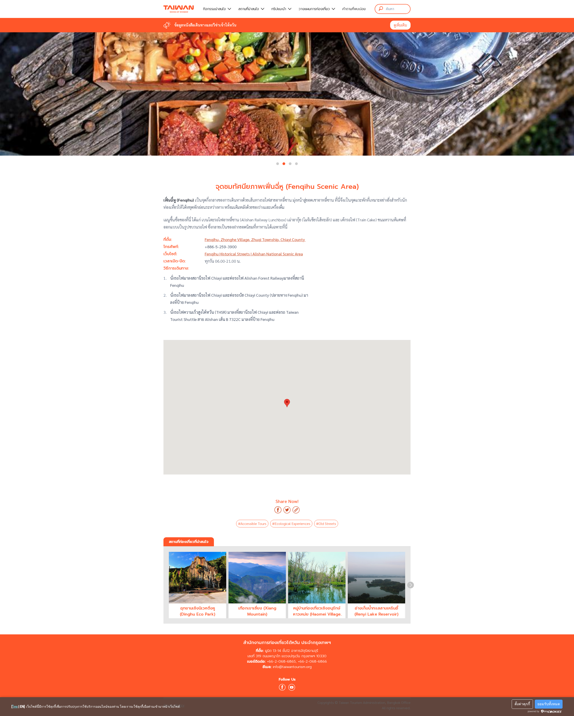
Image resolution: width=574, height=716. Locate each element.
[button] (277, 163)
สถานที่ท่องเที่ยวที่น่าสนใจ (189, 541)
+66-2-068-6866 (312, 661)
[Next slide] (410, 585)
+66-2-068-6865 (281, 661)
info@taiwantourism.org (292, 667)
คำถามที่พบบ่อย (354, 9)
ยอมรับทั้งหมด (548, 704)
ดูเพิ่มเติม (400, 25)
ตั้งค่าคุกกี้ (522, 704)
